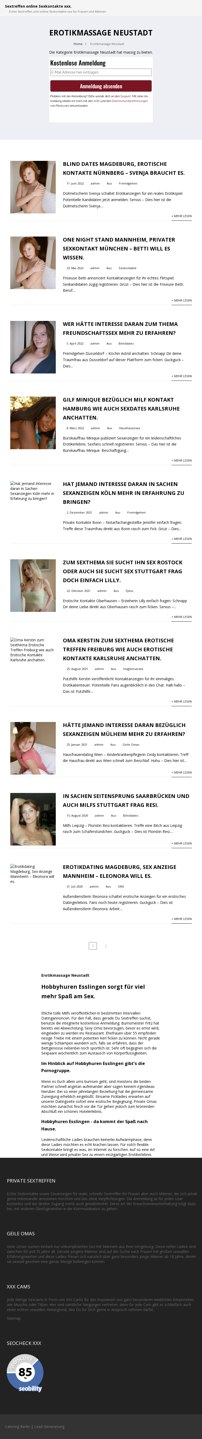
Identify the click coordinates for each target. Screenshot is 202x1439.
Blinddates (126, 343)
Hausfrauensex (129, 428)
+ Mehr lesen (181, 216)
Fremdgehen (128, 183)
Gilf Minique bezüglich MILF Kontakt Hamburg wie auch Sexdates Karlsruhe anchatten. (121, 408)
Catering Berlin (17, 1426)
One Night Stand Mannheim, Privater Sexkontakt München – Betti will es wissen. (119, 248)
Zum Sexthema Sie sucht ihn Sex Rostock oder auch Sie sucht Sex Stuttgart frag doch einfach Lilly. (122, 571)
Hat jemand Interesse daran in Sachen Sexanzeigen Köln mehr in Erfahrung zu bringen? (123, 492)
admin (95, 183)
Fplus (129, 591)
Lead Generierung (49, 1426)
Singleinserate (133, 669)
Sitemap (14, 1318)
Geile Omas (131, 744)
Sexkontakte (128, 268)
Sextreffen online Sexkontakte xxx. (38, 6)
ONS (121, 886)
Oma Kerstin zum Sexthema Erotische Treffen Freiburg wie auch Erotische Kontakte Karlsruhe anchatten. (118, 649)
